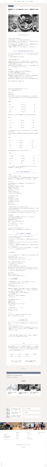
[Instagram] (1, 461)
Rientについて (28, 432)
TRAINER (23, 1)
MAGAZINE (27, 1)
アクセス (39, 434)
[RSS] (1, 465)
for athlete (17, 435)
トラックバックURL (8, 374)
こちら (17, 263)
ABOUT (15, 1)
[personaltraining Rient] (4, 1)
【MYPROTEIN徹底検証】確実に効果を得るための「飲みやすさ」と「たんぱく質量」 (19, 259)
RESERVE (31, 1)
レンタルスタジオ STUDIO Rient (41, 432)
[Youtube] (1, 464)
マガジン (28, 435)
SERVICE (19, 1)
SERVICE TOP (17, 432)
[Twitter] (1, 463)
